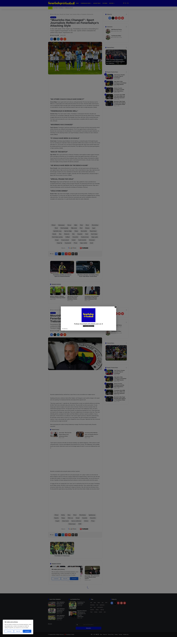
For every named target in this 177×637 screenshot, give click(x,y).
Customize (9, 631)
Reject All (18, 631)
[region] (18, 627)
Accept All (27, 631)
